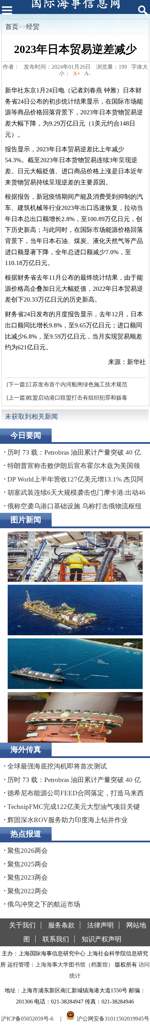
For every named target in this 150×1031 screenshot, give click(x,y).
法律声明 (100, 925)
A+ (77, 73)
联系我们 (56, 939)
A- (87, 73)
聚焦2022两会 (27, 891)
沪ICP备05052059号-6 (27, 1018)
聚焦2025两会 (27, 864)
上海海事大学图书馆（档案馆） (74, 965)
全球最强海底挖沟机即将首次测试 (57, 766)
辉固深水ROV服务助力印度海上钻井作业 (67, 820)
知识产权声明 (101, 939)
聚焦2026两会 (27, 850)
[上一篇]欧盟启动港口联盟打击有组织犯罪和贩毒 (67, 398)
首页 (11, 26)
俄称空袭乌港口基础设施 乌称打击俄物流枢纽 (74, 506)
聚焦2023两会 (27, 877)
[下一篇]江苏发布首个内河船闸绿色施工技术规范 (67, 384)
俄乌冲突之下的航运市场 (43, 904)
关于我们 (22, 925)
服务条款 (61, 925)
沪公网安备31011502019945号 (113, 1018)
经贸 (32, 26)
